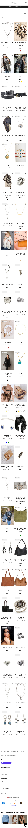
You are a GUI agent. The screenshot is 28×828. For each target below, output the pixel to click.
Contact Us (3, 772)
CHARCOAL (7, 81)
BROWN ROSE (22, 411)
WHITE (6, 348)
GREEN (8, 442)
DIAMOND (8, 473)
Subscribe (6, 788)
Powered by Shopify (20, 800)
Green (20, 535)
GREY (19, 81)
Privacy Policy (4, 774)
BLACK (7, 199)
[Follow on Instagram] (2, 793)
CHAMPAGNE (20, 411)
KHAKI (6, 411)
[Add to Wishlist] (12, 23)
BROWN (8, 348)
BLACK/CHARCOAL (20, 442)
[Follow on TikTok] (5, 793)
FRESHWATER (6, 473)
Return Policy (4, 770)
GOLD (21, 81)
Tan (20, 260)
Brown (20, 50)
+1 (24, 411)
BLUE (6, 442)
